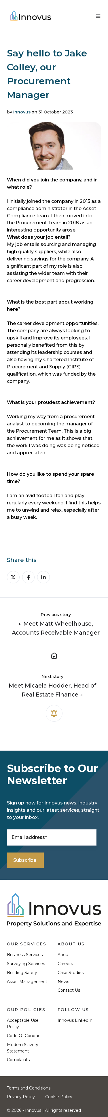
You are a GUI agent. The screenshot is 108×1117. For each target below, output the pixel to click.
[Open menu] (98, 16)
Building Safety (22, 972)
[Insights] (54, 655)
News (63, 981)
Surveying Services (26, 963)
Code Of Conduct (24, 1035)
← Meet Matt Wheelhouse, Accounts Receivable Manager (56, 628)
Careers (65, 963)
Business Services (25, 954)
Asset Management (27, 981)
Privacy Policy (21, 1096)
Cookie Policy (58, 1096)
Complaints (18, 1059)
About (64, 954)
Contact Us (69, 990)
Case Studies (71, 972)
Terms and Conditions (28, 1088)
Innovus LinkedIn (75, 1020)
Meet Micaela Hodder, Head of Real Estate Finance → (52, 690)
